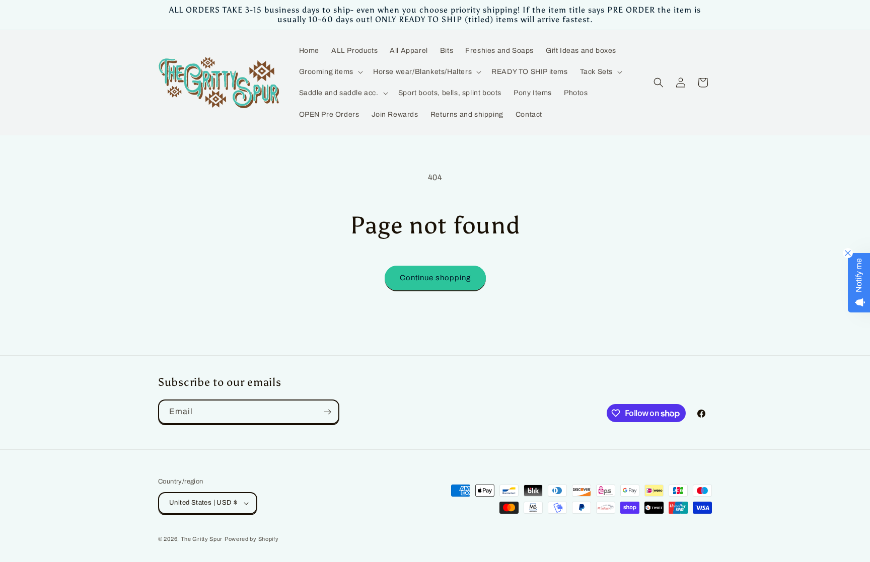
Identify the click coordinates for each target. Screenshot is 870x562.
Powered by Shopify (252, 539)
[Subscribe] (327, 411)
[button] (330, 72)
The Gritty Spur (202, 539)
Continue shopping (435, 278)
